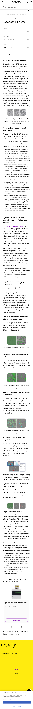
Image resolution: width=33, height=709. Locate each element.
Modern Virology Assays (11, 32)
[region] (16, 700)
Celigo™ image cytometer (15, 226)
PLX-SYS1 (14, 607)
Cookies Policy (8, 699)
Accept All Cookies (17, 702)
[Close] (30, 693)
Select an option (8, 48)
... (2, 14)
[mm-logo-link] (16, 2)
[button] (28, 2)
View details (16, 620)
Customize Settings (17, 706)
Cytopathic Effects (9, 40)
